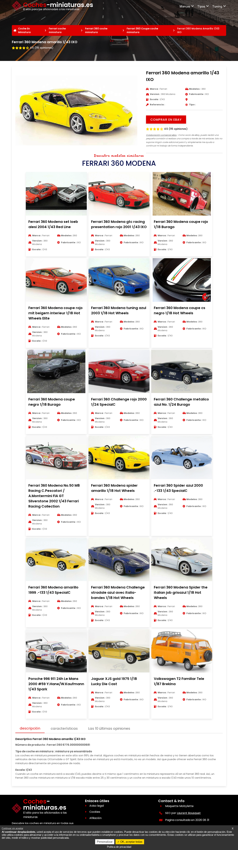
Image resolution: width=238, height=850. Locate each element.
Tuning (217, 6)
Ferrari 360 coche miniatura (96, 30)
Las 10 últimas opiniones (109, 728)
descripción (30, 728)
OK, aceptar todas (131, 841)
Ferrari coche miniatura (57, 30)
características (64, 728)
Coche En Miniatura (24, 30)
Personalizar (105, 841)
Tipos (201, 6)
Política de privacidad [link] (119, 846)
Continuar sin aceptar (12, 828)
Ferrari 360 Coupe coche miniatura (142, 30)
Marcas (184, 6)
